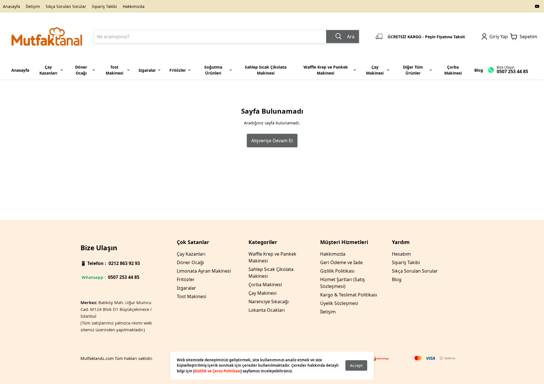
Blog (396, 279)
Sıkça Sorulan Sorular (66, 6)
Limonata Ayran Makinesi (204, 271)
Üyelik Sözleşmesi (339, 303)
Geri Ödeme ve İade (341, 262)
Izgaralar (186, 288)
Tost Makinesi (191, 296)
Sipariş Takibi (104, 6)
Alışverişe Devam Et (272, 140)
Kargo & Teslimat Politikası (348, 295)
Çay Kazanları (191, 254)
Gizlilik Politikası (337, 271)
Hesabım (401, 254)
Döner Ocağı (190, 262)
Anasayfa (11, 6)
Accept (356, 365)
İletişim (33, 6)
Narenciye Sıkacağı (268, 301)
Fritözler (186, 279)
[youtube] (537, 6)
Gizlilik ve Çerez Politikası (217, 371)
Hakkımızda (133, 6)
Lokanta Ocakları (266, 310)
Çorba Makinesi (265, 284)
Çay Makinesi (262, 293)
